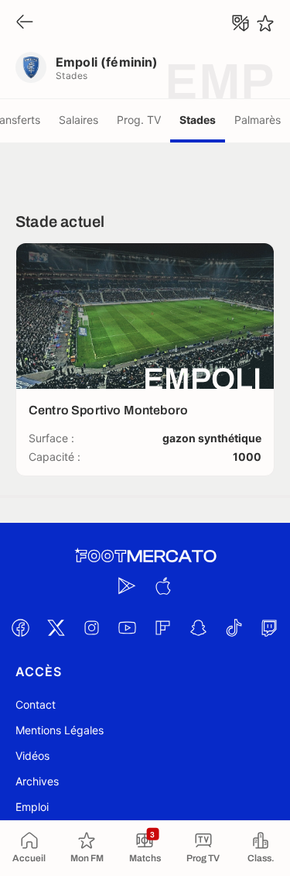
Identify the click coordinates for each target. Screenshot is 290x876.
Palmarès (257, 119)
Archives (37, 781)
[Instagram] (92, 627)
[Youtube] (127, 627)
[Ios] (163, 585)
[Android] (127, 585)
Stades (197, 119)
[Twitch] (269, 627)
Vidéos (32, 755)
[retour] (24, 22)
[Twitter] (56, 627)
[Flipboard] (163, 627)
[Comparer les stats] (240, 23)
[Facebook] (20, 627)
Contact (35, 704)
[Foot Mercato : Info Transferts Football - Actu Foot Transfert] (145, 556)
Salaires (78, 119)
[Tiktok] (234, 627)
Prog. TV (139, 119)
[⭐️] (265, 23)
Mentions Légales (59, 730)
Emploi (32, 806)
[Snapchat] (198, 627)
